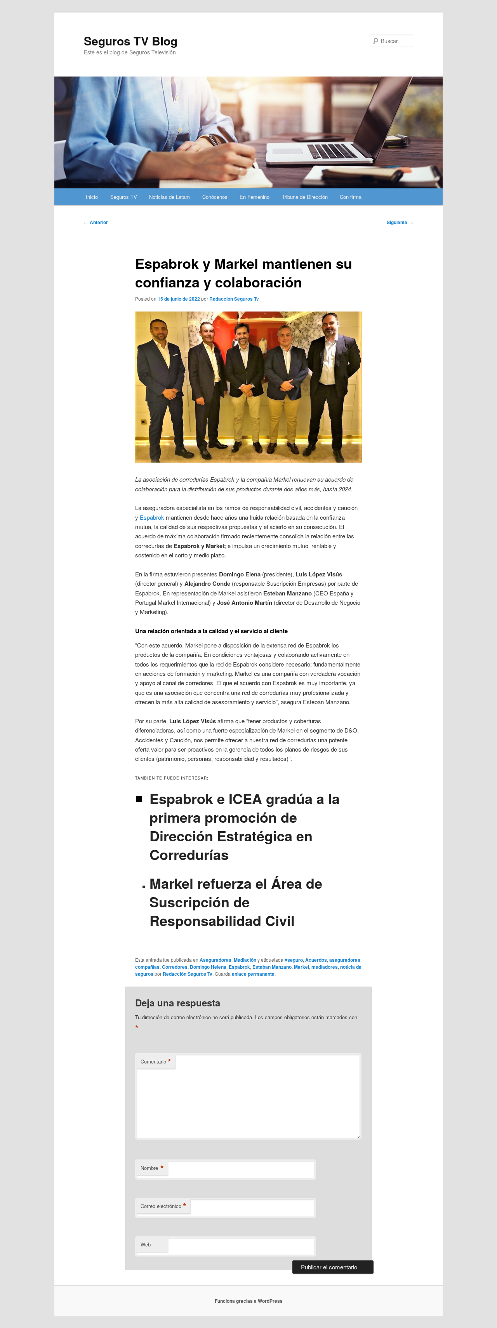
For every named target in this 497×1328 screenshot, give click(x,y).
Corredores (175, 966)
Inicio (92, 196)
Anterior (96, 222)
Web (146, 1244)
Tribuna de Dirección (305, 196)
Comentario (156, 1061)
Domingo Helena (208, 966)
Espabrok (152, 517)
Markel (301, 966)
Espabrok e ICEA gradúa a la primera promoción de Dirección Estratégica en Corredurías (244, 826)
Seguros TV (123, 196)
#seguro (294, 959)
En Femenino (254, 196)
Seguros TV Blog (130, 40)
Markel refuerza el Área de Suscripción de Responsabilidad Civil (235, 901)
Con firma (350, 196)
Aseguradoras (215, 959)
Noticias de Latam (169, 196)
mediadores (324, 966)
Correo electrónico (163, 1206)
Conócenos (215, 196)
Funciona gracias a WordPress (249, 1300)
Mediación (245, 959)
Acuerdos (316, 959)
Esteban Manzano (272, 966)
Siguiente (400, 222)
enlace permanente (253, 973)
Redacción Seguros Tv (234, 298)
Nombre (152, 1168)
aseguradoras (344, 959)
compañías (147, 966)
